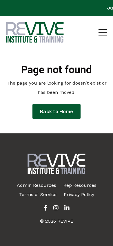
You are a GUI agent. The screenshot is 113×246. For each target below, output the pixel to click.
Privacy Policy (79, 194)
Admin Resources (36, 185)
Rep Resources (79, 185)
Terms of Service (38, 194)
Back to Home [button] (56, 111)
